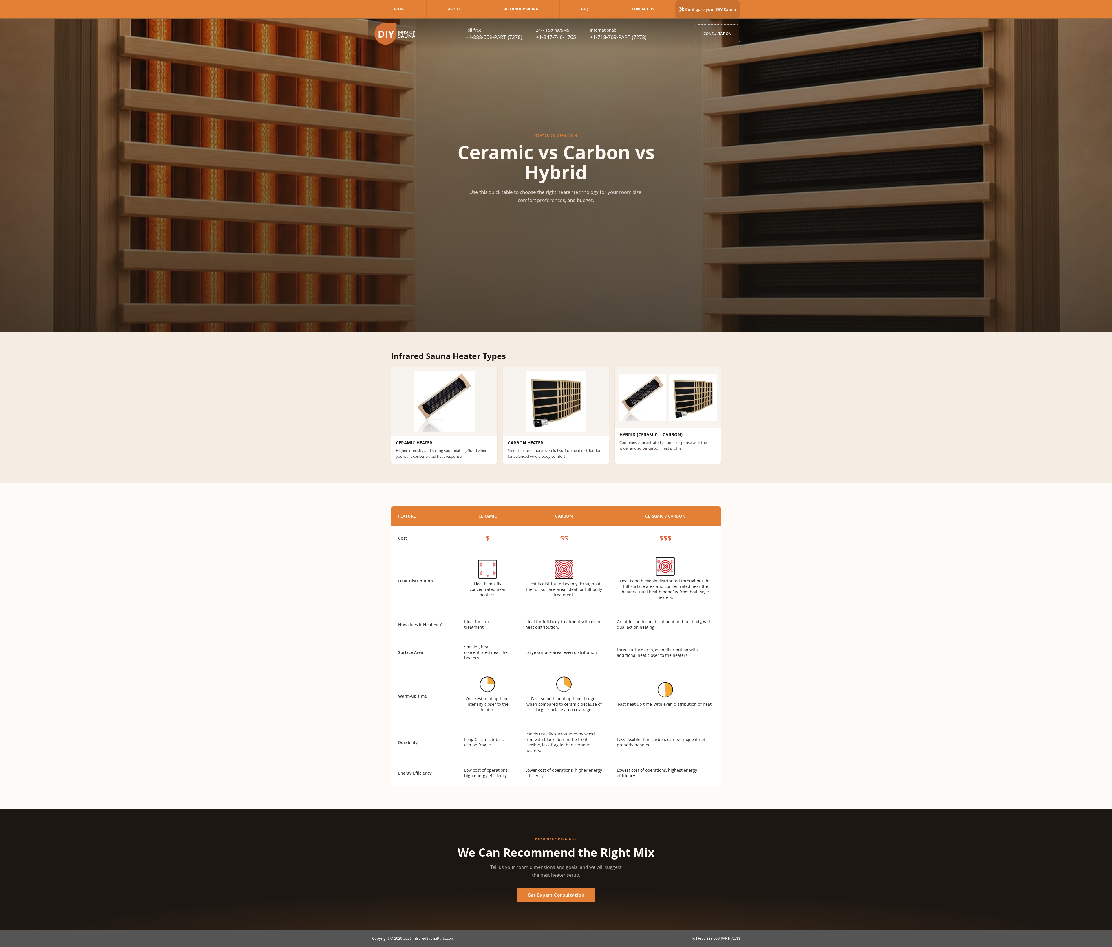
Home (399, 9)
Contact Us (643, 9)
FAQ (584, 9)
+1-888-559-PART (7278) (494, 37)
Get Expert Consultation (556, 895)
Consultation (717, 33)
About (454, 9)
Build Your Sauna (521, 9)
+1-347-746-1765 (556, 37)
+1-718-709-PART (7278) (618, 37)
